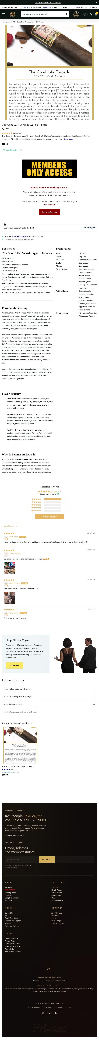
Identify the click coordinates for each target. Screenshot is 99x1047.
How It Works (56, 890)
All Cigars (8, 887)
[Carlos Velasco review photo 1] (9, 568)
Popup (21, 150)
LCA (53, 898)
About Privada (56, 913)
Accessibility (9, 949)
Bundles (8, 895)
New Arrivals (10, 890)
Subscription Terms (12, 943)
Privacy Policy (28, 865)
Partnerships (56, 921)
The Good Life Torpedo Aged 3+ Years (17, 766)
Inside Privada (56, 892)
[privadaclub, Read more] (85, 14)
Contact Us (9, 913)
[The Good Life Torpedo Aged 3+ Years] (20, 745)
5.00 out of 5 (56, 492)
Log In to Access (49, 212)
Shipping (8, 923)
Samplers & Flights (12, 898)
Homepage (6, 22)
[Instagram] (43, 1013)
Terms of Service (11, 938)
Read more (24, 7)
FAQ (6, 915)
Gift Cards (9, 900)
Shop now (14, 665)
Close (96, 2)
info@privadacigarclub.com (16, 835)
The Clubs (55, 887)
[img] (9, 533)
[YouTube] (49, 1013)
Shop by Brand (10, 892)
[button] (7, 133)
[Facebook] (56, 1013)
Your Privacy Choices (13, 951)
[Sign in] (91, 14)
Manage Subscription (13, 921)
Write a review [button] (49, 517)
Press (53, 918)
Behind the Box (57, 900)
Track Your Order (11, 918)
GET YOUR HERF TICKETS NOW (48, 3)
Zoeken (66, 14)
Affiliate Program (57, 923)
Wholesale (55, 915)
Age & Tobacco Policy (13, 946)
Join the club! (49, 204)
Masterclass (56, 895)
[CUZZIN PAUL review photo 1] (9, 597)
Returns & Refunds (12, 926)
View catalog (3, 14)
